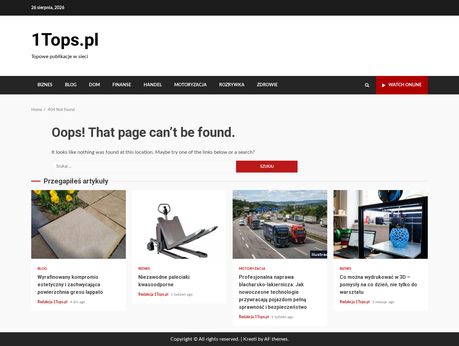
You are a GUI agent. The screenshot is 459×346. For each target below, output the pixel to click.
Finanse (121, 85)
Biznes (44, 85)
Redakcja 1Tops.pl (52, 302)
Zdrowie (267, 85)
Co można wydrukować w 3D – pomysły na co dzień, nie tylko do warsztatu (380, 224)
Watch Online (405, 85)
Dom (94, 85)
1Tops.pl (65, 39)
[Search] (367, 85)
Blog (70, 85)
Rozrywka (231, 85)
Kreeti (250, 339)
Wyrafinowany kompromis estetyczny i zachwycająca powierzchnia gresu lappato (78, 224)
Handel (153, 85)
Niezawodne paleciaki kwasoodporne (179, 224)
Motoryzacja (190, 85)
